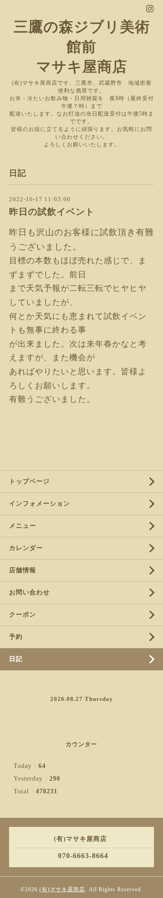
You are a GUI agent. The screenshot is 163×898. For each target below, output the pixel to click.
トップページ (29, 481)
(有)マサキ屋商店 (62, 889)
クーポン (22, 614)
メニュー (22, 525)
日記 (16, 659)
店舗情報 (22, 570)
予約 (16, 636)
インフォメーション (39, 503)
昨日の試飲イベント (52, 212)
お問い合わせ (29, 592)
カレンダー (26, 548)
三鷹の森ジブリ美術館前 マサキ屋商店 (82, 47)
